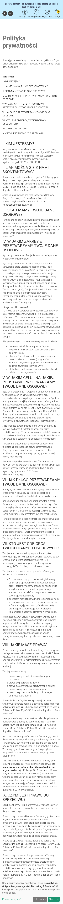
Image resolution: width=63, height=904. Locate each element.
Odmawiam (40, 899)
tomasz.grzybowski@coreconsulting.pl (22, 201)
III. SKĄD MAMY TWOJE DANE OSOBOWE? (23, 91)
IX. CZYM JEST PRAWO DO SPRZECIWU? (23, 133)
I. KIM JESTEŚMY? (11, 81)
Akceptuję (54, 899)
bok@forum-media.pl (13, 183)
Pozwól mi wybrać (11, 899)
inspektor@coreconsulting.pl (17, 204)
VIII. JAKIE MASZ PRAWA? (15, 128)
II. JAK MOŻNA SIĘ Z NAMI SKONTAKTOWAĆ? (25, 86)
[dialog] (31, 892)
